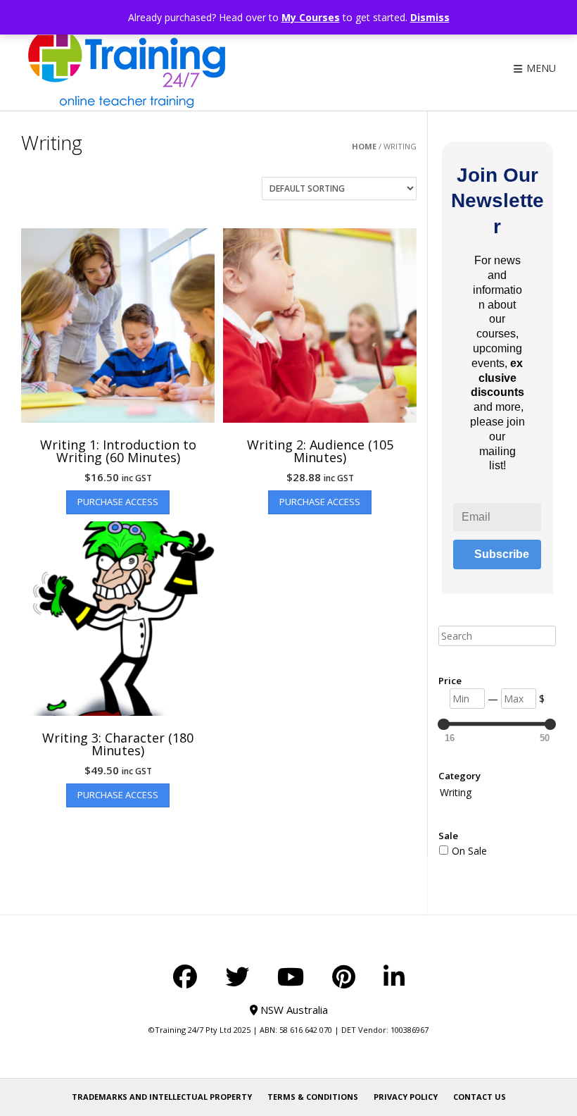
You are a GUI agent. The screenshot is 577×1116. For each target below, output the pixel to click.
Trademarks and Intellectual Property (162, 1096)
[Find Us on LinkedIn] (394, 976)
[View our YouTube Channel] (290, 976)
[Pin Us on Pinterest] (343, 976)
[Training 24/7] (126, 68)
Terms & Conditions (312, 1096)
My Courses (310, 17)
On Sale (469, 850)
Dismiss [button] (430, 17)
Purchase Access (117, 501)
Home (364, 146)
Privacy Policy (406, 1096)
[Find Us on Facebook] (185, 976)
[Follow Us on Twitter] (237, 976)
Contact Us (479, 1096)
